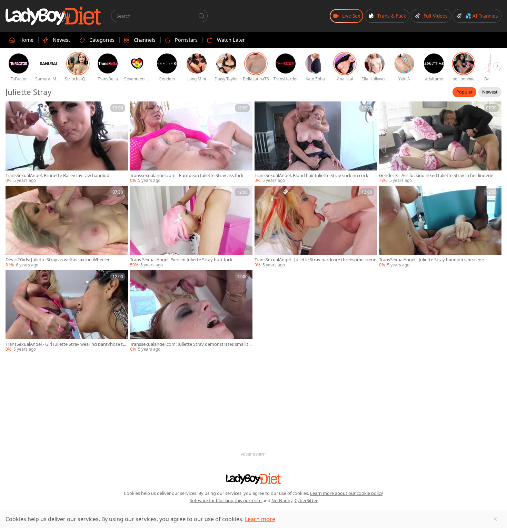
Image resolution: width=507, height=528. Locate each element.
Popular (464, 92)
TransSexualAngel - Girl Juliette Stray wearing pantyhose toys (67, 344)
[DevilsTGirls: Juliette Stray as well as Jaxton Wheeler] (67, 227)
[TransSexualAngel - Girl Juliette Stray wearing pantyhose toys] (67, 311)
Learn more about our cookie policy (346, 493)
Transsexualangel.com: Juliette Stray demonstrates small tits (190, 344)
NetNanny (281, 500)
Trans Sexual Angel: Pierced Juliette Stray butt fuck (181, 259)
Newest (490, 92)
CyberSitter (306, 500)
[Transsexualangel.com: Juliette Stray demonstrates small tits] (191, 311)
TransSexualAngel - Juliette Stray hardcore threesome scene (315, 259)
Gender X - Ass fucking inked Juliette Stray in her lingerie (436, 175)
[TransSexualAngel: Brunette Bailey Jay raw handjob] (67, 142)
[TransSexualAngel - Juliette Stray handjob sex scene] (440, 227)
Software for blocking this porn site (226, 500)
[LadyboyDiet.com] (53, 16)
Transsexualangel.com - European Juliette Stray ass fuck (186, 175)
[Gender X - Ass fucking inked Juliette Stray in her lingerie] (440, 142)
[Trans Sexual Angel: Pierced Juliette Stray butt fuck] (191, 227)
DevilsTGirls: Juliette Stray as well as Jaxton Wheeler (58, 259)
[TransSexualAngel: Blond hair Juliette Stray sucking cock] (316, 142)
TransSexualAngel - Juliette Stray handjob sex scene (431, 259)
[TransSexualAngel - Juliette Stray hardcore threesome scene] (316, 227)
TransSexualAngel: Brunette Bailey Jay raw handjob (57, 175)
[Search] (201, 16)
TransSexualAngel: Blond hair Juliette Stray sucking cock (311, 175)
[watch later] (13, 109)
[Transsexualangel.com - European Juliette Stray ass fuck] (191, 142)
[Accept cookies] (495, 519)
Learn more (260, 519)
